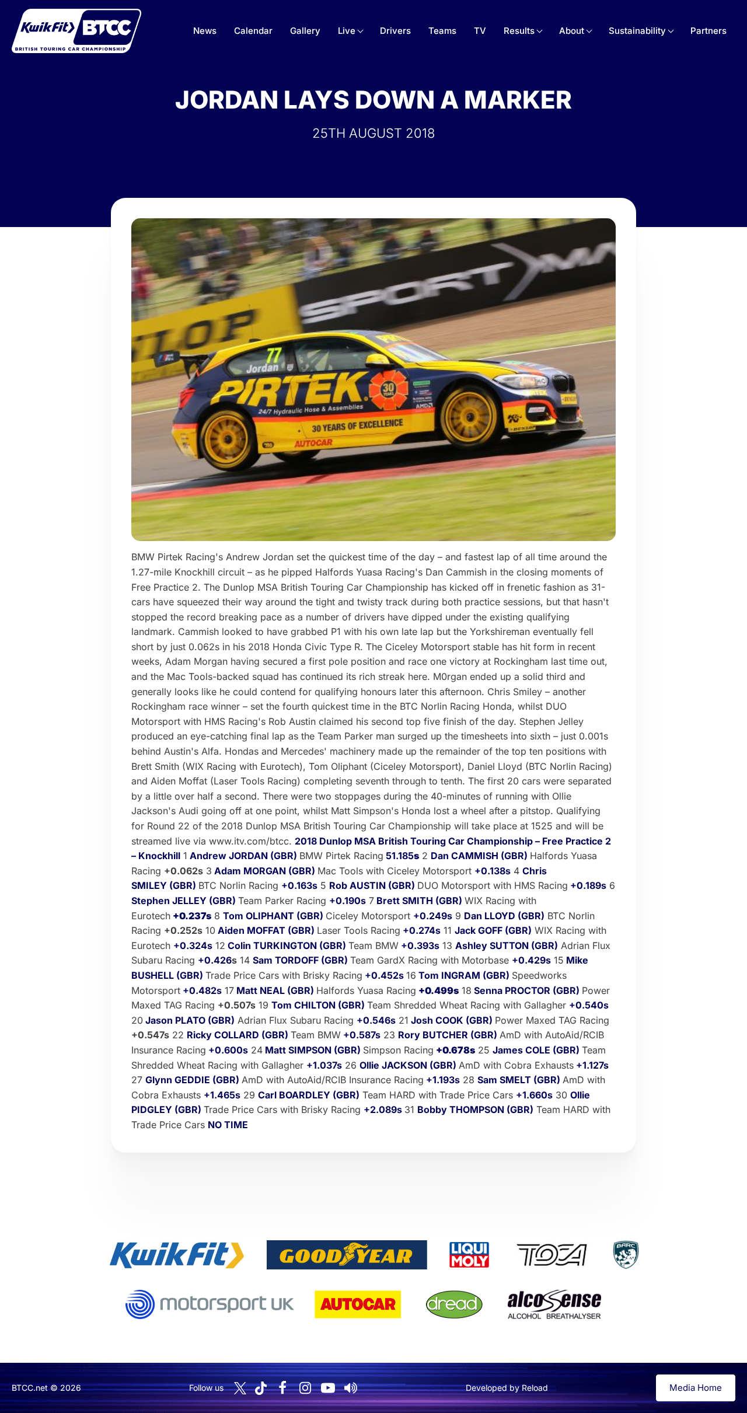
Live (346, 30)
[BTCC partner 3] (469, 1254)
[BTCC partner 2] (347, 1254)
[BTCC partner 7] (358, 1304)
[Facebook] (282, 1388)
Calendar (253, 30)
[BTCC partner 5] (625, 1254)
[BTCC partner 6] (209, 1304)
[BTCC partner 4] (551, 1254)
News (205, 30)
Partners (708, 30)
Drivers (395, 30)
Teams (442, 30)
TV (480, 30)
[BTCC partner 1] (177, 1254)
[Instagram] (305, 1388)
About (571, 30)
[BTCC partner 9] (554, 1304)
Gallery (305, 30)
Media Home (695, 1387)
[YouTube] (328, 1388)
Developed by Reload (507, 1388)
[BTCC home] (76, 31)
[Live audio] (351, 1388)
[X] (240, 1388)
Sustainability (637, 30)
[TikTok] (261, 1388)
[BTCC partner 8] (454, 1304)
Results (519, 30)
